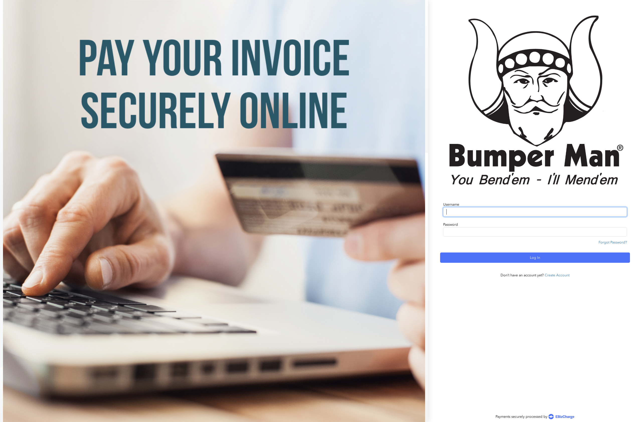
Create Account (557, 275)
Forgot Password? (613, 242)
